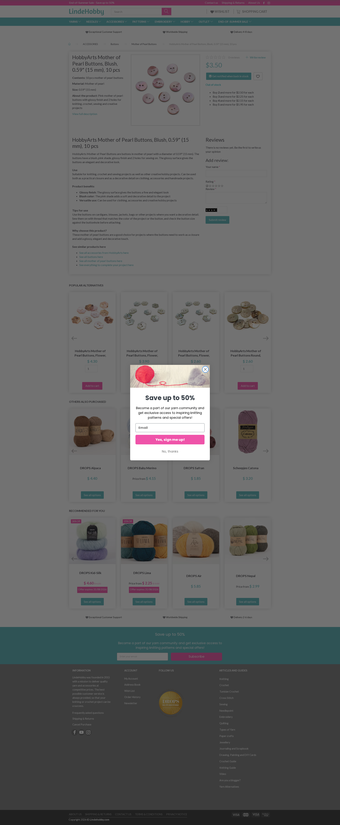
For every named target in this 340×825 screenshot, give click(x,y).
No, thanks (170, 451)
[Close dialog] (205, 369)
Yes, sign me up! (170, 439)
